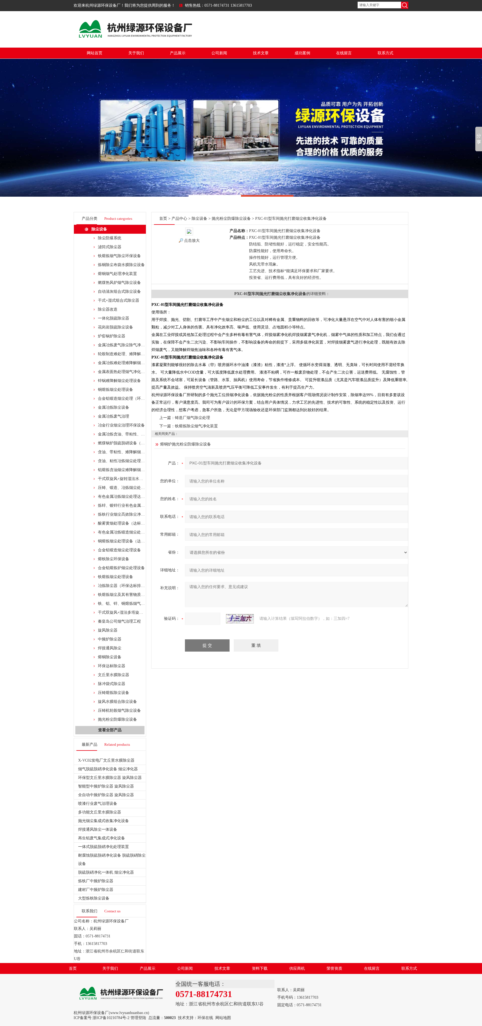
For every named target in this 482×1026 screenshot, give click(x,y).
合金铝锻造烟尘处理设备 (119, 550)
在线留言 (344, 53)
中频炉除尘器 (109, 639)
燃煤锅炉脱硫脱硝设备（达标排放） (129, 443)
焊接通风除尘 (109, 648)
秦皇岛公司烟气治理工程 (119, 621)
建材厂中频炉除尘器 (95, 890)
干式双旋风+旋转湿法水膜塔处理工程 (130, 479)
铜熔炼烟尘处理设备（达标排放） (127, 541)
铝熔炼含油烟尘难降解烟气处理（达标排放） (137, 470)
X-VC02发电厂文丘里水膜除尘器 (106, 760)
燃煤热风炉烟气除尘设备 (119, 283)
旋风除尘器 (107, 630)
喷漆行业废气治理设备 (97, 803)
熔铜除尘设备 (109, 657)
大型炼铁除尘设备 (93, 898)
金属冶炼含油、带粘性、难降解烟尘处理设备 (137, 434)
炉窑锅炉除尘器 (111, 336)
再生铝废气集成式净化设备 (101, 838)
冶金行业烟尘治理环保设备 (121, 425)
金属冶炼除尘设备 (113, 407)
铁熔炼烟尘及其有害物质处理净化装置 (131, 595)
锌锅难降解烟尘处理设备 (119, 381)
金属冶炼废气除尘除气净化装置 (125, 345)
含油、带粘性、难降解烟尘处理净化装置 (133, 452)
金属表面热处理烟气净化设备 (123, 372)
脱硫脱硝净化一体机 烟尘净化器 (106, 872)
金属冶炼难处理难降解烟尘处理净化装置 (133, 363)
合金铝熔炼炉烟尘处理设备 (121, 568)
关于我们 (136, 53)
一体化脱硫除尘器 (113, 318)
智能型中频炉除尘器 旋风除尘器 (106, 786)
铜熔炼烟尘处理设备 (115, 390)
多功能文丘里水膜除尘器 (99, 812)
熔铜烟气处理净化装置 (117, 274)
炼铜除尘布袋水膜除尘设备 (121, 265)
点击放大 (192, 240)
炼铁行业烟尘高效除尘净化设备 (125, 514)
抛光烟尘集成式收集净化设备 (103, 821)
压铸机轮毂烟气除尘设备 (119, 710)
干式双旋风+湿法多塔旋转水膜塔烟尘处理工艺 (138, 612)
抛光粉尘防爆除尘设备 (117, 719)
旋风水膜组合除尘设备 (117, 702)
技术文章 (261, 53)
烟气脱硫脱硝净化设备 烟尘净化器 (108, 769)
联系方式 (385, 53)
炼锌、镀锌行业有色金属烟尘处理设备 (131, 505)
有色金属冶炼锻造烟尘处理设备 (125, 532)
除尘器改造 (107, 309)
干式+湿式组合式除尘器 (118, 300)
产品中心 (179, 218)
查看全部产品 (110, 730)
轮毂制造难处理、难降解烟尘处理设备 (131, 354)
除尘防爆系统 (109, 238)
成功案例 (302, 53)
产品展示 (177, 53)
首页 (163, 218)
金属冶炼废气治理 (113, 416)
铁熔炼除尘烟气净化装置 (196, 426)
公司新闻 (219, 53)
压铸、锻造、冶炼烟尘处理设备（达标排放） (137, 488)
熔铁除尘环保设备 (113, 559)
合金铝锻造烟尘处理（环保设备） (127, 398)
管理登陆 (138, 1018)
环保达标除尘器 (111, 666)
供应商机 (297, 968)
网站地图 (223, 1018)
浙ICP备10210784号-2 (111, 1018)
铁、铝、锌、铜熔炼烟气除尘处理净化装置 (135, 603)
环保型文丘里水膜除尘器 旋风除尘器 (110, 778)
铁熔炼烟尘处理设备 (115, 577)
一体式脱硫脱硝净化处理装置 (103, 847)
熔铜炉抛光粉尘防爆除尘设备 (185, 444)
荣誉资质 (334, 968)
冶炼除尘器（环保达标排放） (123, 586)
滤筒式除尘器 (109, 247)
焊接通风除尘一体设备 (97, 829)
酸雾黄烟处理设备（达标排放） (125, 523)
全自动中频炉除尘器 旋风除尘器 (106, 795)
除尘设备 (99, 229)
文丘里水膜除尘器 (113, 675)
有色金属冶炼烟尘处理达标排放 (125, 496)
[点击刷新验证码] (240, 618)
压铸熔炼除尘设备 (113, 693)
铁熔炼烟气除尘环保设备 (119, 256)
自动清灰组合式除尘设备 (119, 291)
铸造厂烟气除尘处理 (192, 418)
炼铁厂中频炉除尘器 (95, 881)
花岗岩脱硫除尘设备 (115, 327)
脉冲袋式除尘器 (111, 684)
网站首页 (94, 53)
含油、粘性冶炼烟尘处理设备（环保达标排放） (139, 461)
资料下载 (259, 968)
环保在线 (205, 1018)
